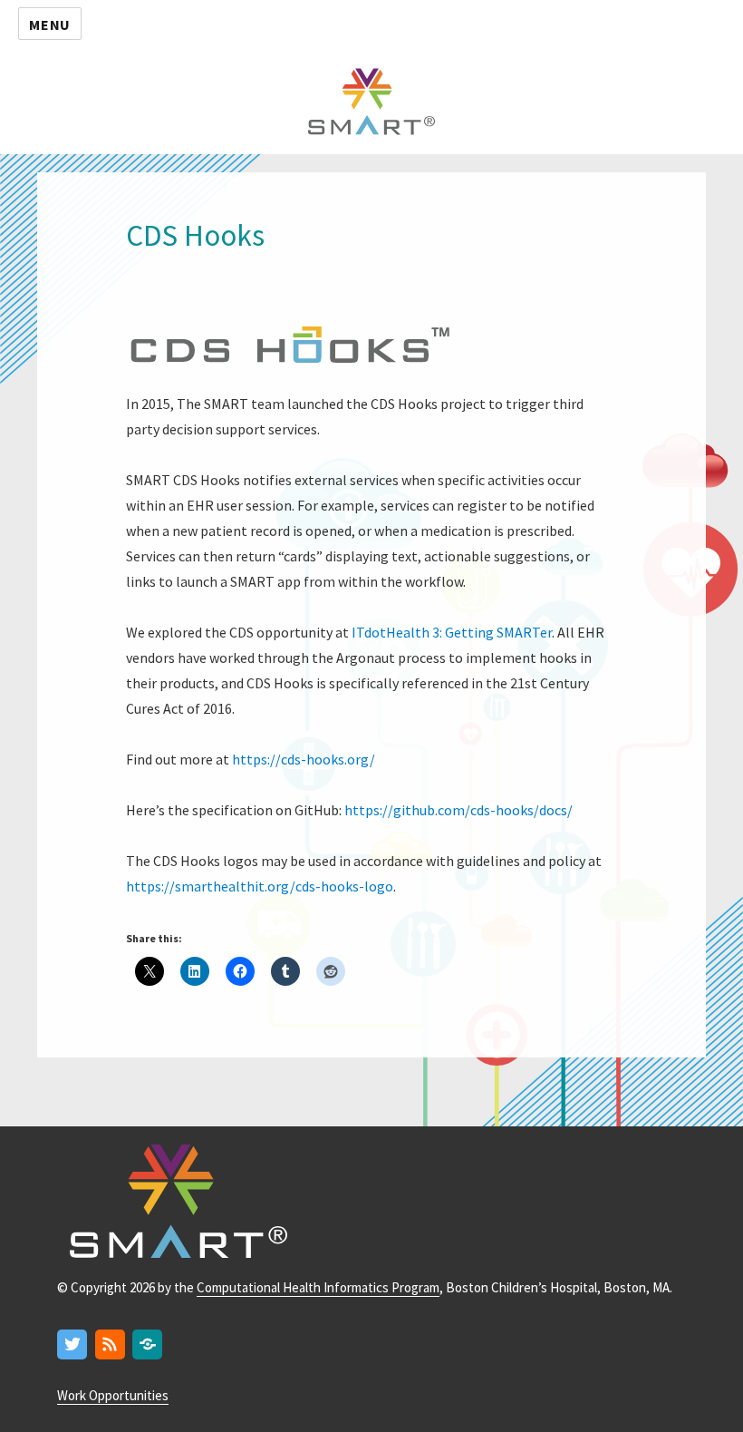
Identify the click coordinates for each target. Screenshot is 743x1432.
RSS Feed (111, 1345)
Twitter (73, 1345)
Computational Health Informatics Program (318, 1287)
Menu (50, 24)
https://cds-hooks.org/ (303, 759)
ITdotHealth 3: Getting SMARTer (452, 632)
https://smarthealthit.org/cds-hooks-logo (259, 886)
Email (148, 1345)
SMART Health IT (371, 99)
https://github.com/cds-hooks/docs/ (458, 810)
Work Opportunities (113, 1395)
